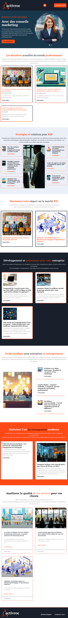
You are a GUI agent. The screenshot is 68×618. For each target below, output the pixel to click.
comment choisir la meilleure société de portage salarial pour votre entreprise (50, 290)
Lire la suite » (5, 100)
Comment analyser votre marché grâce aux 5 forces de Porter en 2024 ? (51, 465)
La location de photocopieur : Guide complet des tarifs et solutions (58, 178)
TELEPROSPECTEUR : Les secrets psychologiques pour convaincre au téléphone (58, 150)
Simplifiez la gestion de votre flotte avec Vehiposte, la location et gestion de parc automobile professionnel (13, 165)
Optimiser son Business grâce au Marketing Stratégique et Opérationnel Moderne (51, 239)
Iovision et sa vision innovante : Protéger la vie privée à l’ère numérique (52, 371)
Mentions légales (46, 614)
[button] (44, 5)
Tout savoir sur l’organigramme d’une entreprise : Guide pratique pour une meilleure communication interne (17, 324)
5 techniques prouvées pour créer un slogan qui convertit (16, 90)
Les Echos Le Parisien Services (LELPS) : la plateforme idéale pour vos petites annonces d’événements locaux (16, 533)
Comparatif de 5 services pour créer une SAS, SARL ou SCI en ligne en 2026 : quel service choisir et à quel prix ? (17, 290)
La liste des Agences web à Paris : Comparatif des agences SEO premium (14, 109)
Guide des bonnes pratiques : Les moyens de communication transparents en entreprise (14, 445)
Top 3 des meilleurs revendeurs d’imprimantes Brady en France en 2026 (13, 149)
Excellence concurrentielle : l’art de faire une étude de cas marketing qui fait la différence (53, 404)
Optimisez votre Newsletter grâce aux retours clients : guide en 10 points (48, 90)
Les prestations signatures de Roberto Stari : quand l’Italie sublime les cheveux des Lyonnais (50, 533)
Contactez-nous (60, 614)
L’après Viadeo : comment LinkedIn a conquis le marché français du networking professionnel (48, 387)
